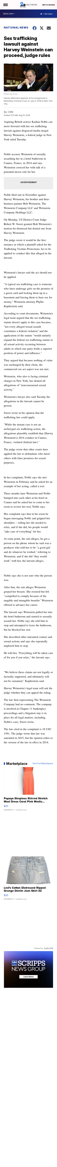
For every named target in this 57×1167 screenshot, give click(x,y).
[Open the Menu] (5, 5)
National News (16, 27)
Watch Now (47, 5)
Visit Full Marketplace (42, 763)
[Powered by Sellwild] (48, 948)
